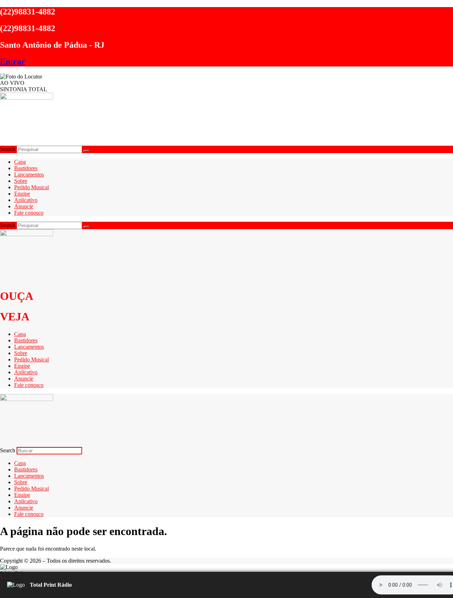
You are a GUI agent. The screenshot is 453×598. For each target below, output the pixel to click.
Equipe (22, 194)
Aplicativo (26, 200)
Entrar (12, 61)
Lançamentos (29, 175)
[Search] (86, 151)
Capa (20, 162)
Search (7, 149)
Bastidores (26, 168)
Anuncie (23, 206)
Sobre (20, 181)
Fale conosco (29, 213)
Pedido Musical (31, 187)
